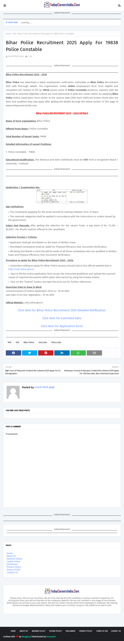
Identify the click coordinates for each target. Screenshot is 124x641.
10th (14, 34)
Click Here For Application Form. (62, 326)
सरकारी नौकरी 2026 (16, 56)
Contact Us (12, 572)
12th (17, 342)
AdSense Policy (14, 558)
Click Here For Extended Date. (62, 318)
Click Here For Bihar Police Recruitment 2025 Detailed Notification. (62, 310)
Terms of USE (13, 569)
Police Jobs (56, 342)
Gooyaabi (51, 636)
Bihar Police (29, 342)
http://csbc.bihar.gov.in (21, 269)
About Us (11, 556)
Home (8, 34)
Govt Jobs (43, 342)
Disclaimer (12, 564)
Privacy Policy (14, 567)
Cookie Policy (13, 561)
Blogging (26, 636)
